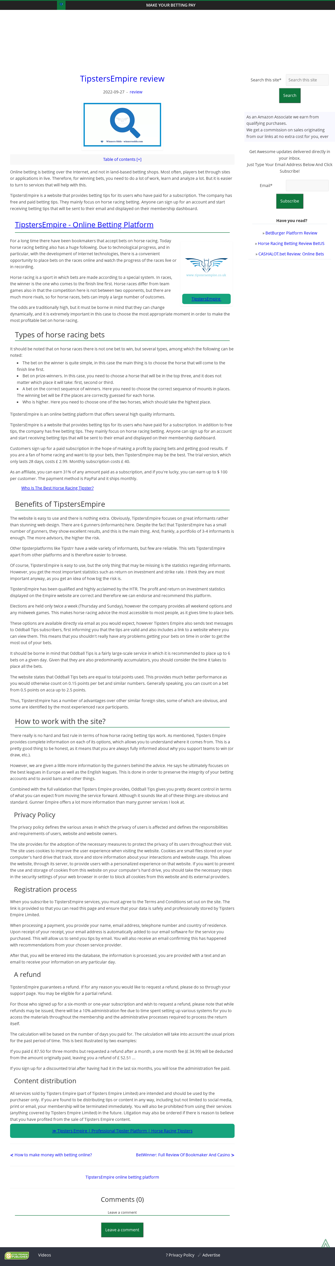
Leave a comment (122, 1229)
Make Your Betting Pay (170, 5)
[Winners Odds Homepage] (61, 5)
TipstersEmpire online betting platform (122, 1177)
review (136, 92)
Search (289, 95)
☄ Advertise (209, 1255)
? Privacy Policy (180, 1255)
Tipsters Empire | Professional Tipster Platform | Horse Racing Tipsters (125, 1130)
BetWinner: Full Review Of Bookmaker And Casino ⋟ (185, 1154)
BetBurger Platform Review (291, 233)
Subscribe (289, 201)
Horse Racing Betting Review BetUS (291, 243)
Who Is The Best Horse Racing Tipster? (57, 488)
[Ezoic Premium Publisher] (17, 1258)
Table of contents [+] (122, 159)
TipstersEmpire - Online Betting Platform (84, 224)
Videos (44, 1255)
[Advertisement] (167, 41)
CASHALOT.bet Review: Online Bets (291, 254)
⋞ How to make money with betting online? (51, 1154)
